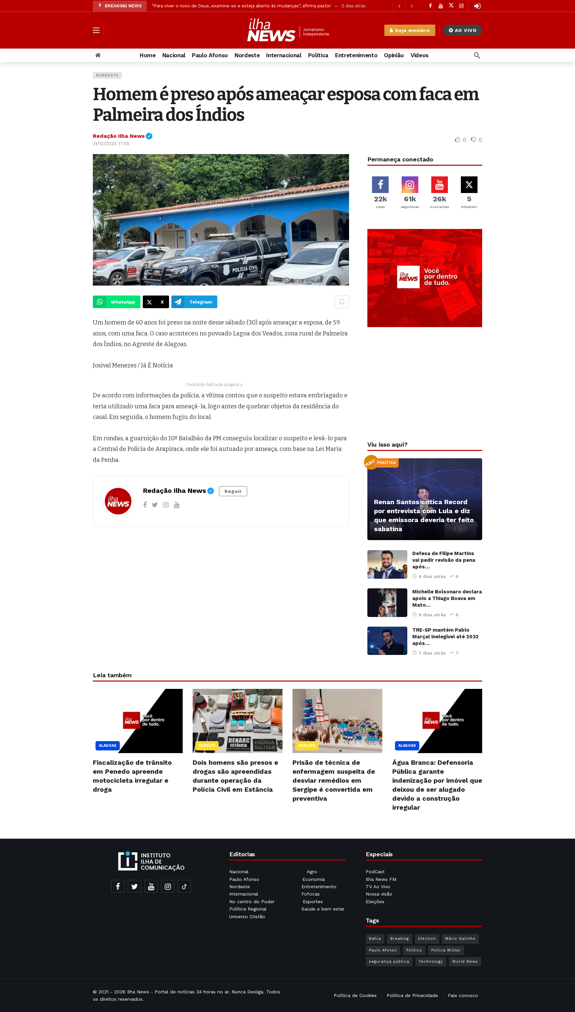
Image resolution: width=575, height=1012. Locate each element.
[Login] (477, 6)
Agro (312, 871)
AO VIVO (466, 30)
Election (427, 938)
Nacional (239, 871)
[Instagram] (461, 6)
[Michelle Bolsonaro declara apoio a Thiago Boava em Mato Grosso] (387, 602)
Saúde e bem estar (322, 908)
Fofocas (310, 894)
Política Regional (248, 908)
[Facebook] (430, 6)
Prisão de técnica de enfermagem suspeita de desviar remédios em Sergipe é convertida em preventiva (333, 780)
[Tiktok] (184, 886)
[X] (451, 6)
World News (465, 961)
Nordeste (107, 75)
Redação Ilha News (122, 136)
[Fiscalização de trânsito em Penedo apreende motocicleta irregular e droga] (138, 721)
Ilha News (138, 991)
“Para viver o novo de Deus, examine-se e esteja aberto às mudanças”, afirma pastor (241, 5)
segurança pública (389, 961)
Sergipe (207, 745)
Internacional (244, 894)
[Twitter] (155, 504)
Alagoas (107, 745)
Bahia (375, 938)
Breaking (399, 938)
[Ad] (424, 278)
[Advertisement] (425, 382)
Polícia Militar (446, 950)
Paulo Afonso (244, 879)
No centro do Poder (252, 901)
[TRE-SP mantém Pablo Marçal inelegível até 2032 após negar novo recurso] (387, 641)
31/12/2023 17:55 (111, 143)
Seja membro (412, 30)
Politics (414, 950)
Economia (313, 879)
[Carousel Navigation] (405, 6)
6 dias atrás (432, 576)
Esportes (313, 901)
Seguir (233, 491)
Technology (431, 961)
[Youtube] (441, 6)
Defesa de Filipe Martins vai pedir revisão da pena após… (443, 560)
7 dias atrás (432, 653)
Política (386, 463)
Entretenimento (318, 886)
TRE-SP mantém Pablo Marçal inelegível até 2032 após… (445, 636)
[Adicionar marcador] (341, 302)
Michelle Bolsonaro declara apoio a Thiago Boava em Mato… (447, 598)
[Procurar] (477, 55)
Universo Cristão (247, 916)
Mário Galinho (460, 938)
